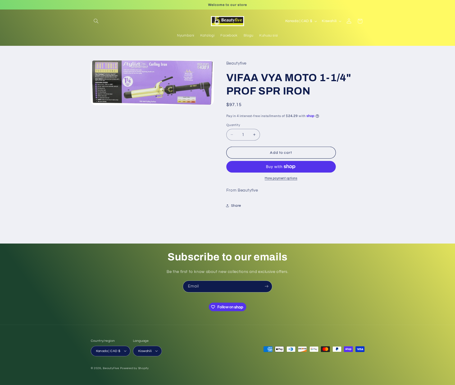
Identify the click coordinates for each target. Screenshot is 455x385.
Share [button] (236, 205)
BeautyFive (111, 368)
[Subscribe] (266, 286)
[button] (96, 21)
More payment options (281, 178)
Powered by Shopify (134, 368)
